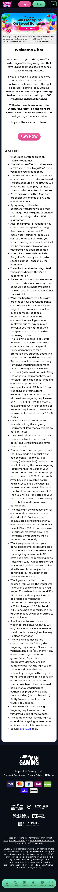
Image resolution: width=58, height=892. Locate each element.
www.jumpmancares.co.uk (42, 840)
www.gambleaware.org (14, 840)
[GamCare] (16, 806)
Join (39, 4)
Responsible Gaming (25, 771)
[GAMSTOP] (41, 807)
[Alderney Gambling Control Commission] (29, 824)
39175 (50, 854)
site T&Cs (25, 729)
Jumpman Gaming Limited (41, 849)
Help (41, 771)
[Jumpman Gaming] (29, 764)
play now (29, 136)
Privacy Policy (35, 775)
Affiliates (49, 775)
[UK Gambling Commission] (21, 816)
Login (24, 4)
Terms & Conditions (14, 775)
